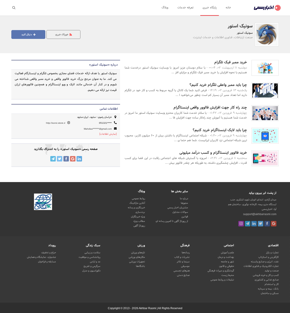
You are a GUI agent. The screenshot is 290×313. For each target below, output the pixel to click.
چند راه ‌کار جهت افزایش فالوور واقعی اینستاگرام (210, 107)
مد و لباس (95, 262)
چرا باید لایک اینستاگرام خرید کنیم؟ (220, 130)
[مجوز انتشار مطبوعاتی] (43, 202)
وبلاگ (165, 7)
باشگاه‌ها (140, 266)
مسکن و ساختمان (270, 293)
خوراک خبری (62, 35)
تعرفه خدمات (185, 7)
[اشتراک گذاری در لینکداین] (79, 158)
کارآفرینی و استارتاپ (268, 257)
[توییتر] (260, 223)
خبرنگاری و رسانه (136, 208)
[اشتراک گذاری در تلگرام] (53, 158)
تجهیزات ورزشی (137, 262)
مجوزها (184, 203)
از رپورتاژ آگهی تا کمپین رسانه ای (172, 221)
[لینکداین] (254, 223)
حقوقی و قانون (226, 266)
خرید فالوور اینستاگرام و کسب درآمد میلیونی (213, 153)
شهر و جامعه (227, 262)
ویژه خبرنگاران (138, 217)
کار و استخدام (272, 284)
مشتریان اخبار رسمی (177, 208)
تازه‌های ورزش (138, 253)
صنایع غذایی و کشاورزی (267, 280)
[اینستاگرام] (241, 223)
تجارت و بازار (272, 253)
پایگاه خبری (210, 7)
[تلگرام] (247, 223)
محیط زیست (227, 275)
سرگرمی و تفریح (92, 266)
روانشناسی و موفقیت (89, 257)
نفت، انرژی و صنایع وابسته (265, 262)
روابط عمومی (138, 199)
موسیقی (185, 266)
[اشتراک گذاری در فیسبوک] (66, 158)
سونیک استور (240, 26)
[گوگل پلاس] (273, 223)
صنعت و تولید (272, 271)
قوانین (184, 217)
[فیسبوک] (267, 223)
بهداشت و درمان (226, 257)
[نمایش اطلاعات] (108, 134)
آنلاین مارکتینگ (137, 203)
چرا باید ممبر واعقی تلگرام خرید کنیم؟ (218, 85)
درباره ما (184, 199)
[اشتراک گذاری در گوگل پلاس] (72, 158)
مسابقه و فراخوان (47, 262)
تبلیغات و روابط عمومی (222, 280)
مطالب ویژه (139, 221)
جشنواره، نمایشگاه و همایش (41, 257)
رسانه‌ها (186, 253)
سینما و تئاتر (183, 262)
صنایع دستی (183, 275)
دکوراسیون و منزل (91, 271)
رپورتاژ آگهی (139, 226)
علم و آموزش (227, 253)
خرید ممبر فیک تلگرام (230, 62)
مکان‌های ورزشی (137, 257)
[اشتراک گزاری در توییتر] (59, 158)
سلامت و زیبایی (92, 253)
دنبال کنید (27, 35)
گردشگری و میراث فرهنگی (221, 271)
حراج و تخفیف (48, 253)
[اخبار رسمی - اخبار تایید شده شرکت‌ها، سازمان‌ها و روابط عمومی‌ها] (267, 8)
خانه (228, 7)
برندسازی (140, 212)
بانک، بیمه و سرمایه (268, 289)
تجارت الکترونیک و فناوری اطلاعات (261, 266)
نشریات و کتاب (182, 257)
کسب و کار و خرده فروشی (266, 275)
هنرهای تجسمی (182, 271)
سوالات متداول (180, 212)
